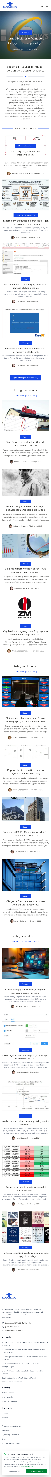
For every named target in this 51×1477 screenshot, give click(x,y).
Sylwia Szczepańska (10, 1401)
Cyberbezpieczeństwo (25, 146)
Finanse (25, 713)
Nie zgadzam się (14, 1471)
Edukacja (25, 984)
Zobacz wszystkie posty (25, 395)
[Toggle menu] (47, 6)
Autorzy (6, 1387)
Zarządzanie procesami (25, 215)
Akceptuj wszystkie (36, 1471)
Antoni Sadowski (8, 1393)
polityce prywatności (26, 1466)
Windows (25, 33)
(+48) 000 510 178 (12, 1327)
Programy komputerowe (11, 1426)
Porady (25, 437)
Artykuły (6, 1337)
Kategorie (7, 1408)
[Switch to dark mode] (42, 6)
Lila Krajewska (7, 1397)
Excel (26, 279)
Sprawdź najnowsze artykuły (25, 377)
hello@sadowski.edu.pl (14, 1330)
